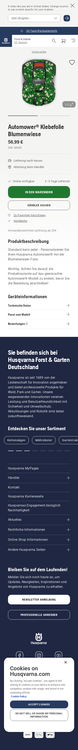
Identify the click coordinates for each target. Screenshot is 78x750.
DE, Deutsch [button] (20, 42)
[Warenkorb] (63, 41)
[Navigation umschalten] (73, 41)
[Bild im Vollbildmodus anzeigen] (39, 83)
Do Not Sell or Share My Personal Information (39, 715)
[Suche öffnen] (54, 41)
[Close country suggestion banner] (72, 5)
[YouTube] (59, 655)
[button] (72, 62)
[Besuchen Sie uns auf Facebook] (20, 655)
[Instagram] (39, 655)
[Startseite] (6, 41)
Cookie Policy (19, 696)
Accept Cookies (39, 704)
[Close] (65, 662)
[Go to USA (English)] (67, 18)
